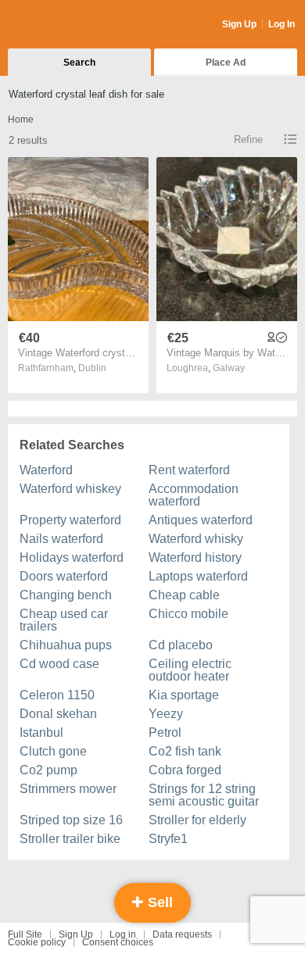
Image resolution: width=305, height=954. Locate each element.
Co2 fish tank (185, 751)
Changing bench (66, 595)
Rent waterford (189, 470)
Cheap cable (184, 595)
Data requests (182, 934)
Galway (229, 368)
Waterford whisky (196, 538)
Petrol (165, 732)
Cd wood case (59, 663)
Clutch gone (53, 751)
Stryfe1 (168, 838)
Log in (122, 934)
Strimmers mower (68, 788)
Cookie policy (37, 942)
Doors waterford (64, 576)
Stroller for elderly (197, 820)
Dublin (92, 368)
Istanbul (41, 732)
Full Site (25, 934)
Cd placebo (181, 645)
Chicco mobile (188, 613)
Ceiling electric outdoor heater (190, 670)
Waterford (46, 470)
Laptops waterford (198, 576)
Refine (248, 139)
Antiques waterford (201, 520)
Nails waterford (61, 538)
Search (79, 62)
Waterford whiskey (70, 488)
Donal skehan (58, 713)
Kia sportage (184, 695)
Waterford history (195, 557)
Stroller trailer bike (70, 838)
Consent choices (117, 942)
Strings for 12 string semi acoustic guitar (204, 795)
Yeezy (166, 713)
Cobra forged (185, 770)
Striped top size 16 (71, 820)
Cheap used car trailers (64, 620)
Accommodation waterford (194, 495)
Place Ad (226, 62)
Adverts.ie (69, 25)
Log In (281, 24)
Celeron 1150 (57, 695)
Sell (158, 902)
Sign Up (239, 24)
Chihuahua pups (66, 645)
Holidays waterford (72, 557)
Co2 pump (48, 770)
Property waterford (70, 520)
